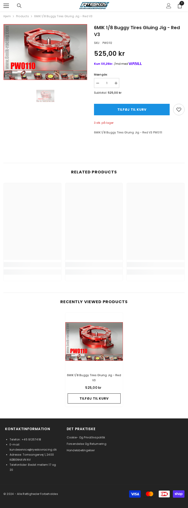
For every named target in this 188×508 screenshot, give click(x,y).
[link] (32, 264)
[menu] (6, 5)
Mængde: (101, 74)
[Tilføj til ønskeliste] (179, 109)
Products (22, 16)
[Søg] (19, 5)
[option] (45, 52)
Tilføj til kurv (132, 109)
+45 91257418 (31, 439)
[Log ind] (168, 5)
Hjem (7, 16)
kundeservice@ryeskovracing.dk (33, 450)
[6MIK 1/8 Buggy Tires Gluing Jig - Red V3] (94, 341)
